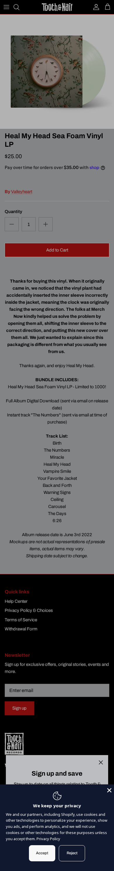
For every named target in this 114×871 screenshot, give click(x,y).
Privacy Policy (48, 838)
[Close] (100, 762)
